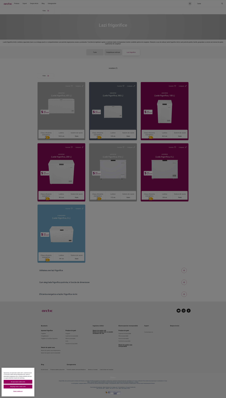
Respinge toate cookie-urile (18, 386)
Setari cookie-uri (18, 391)
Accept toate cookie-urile (18, 382)
